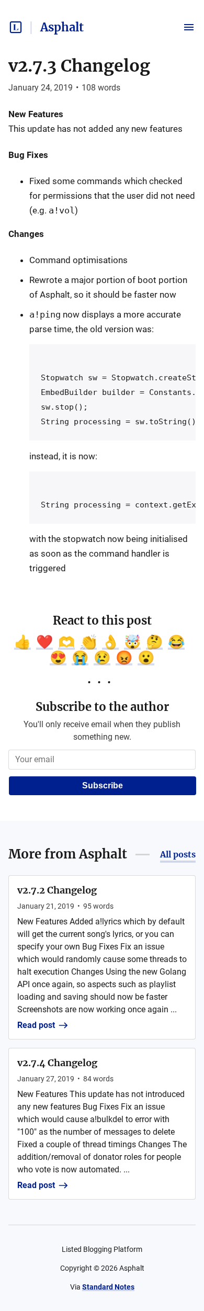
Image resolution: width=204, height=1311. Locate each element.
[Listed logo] (15, 27)
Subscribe (102, 785)
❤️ (44, 642)
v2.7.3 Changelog (79, 65)
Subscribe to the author (102, 706)
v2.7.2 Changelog (57, 890)
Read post (36, 1025)
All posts (178, 854)
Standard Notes (108, 1287)
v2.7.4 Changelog (57, 1063)
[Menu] (189, 27)
